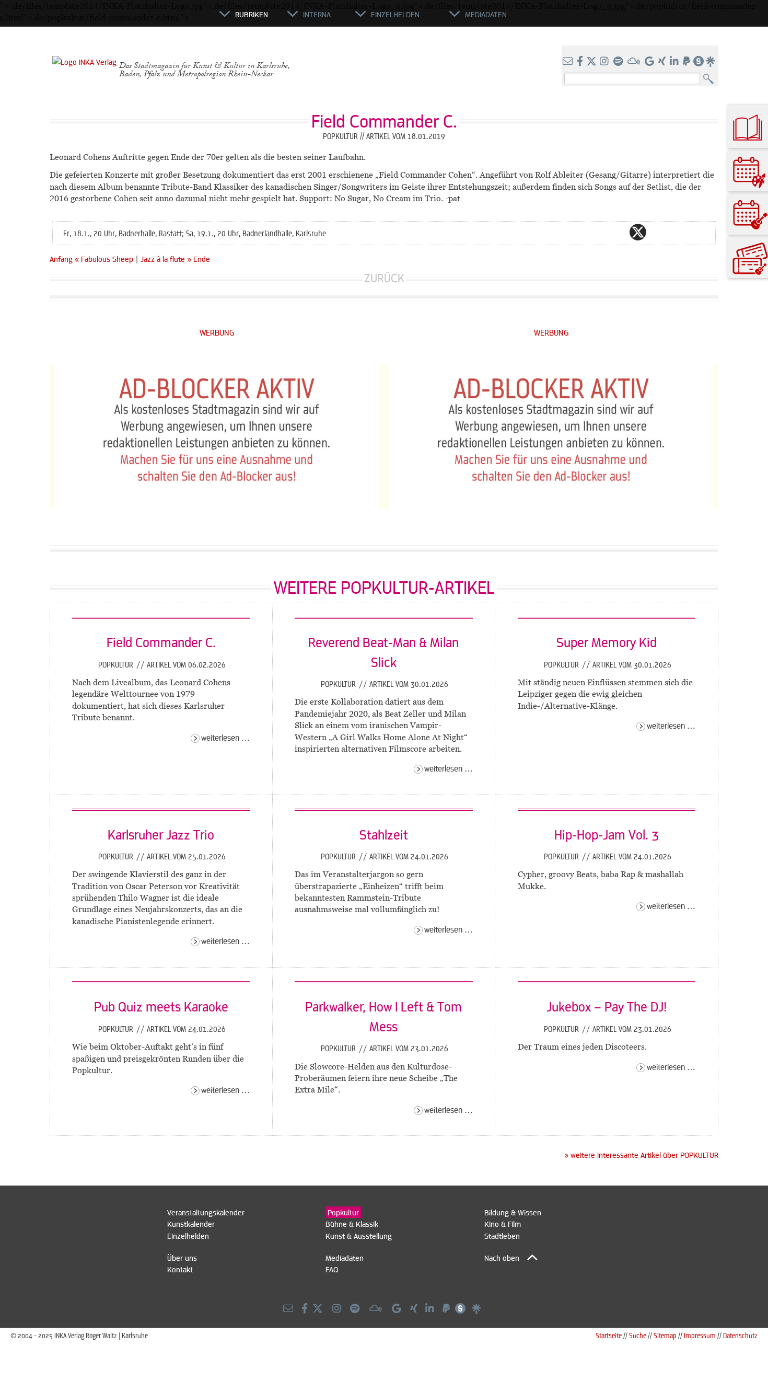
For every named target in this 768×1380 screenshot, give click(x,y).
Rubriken (251, 14)
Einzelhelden (188, 1235)
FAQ (331, 1269)
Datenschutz (740, 1335)
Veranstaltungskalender (206, 1212)
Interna (317, 14)
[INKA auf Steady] (698, 61)
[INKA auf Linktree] (711, 61)
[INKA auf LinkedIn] (675, 61)
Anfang (61, 258)
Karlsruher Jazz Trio (161, 834)
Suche (637, 1335)
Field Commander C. (161, 642)
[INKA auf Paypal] (687, 61)
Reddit (658, 232)
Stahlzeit (383, 834)
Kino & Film (502, 1223)
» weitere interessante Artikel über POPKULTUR (641, 1154)
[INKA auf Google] (650, 61)
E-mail (575, 232)
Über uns (182, 1257)
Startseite (609, 1335)
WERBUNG (217, 332)
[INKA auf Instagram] (605, 61)
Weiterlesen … (225, 737)
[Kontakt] (569, 61)
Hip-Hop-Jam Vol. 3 (606, 834)
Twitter (638, 232)
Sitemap (665, 1335)
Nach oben (501, 1257)
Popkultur (116, 664)
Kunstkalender (191, 1223)
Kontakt (180, 1269)
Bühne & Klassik (351, 1223)
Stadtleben (502, 1235)
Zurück (384, 278)
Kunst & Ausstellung (358, 1235)
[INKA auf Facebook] (581, 61)
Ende (201, 258)
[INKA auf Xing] (663, 61)
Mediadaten (344, 1257)
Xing (700, 232)
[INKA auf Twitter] (591, 61)
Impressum (700, 1335)
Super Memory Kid (606, 642)
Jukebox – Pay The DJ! (606, 1006)
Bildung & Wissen (512, 1212)
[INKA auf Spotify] (619, 61)
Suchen (710, 79)
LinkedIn (679, 232)
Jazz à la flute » (166, 258)
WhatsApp (596, 232)
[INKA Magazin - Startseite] (172, 19)
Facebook (617, 232)
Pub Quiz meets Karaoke (161, 1006)
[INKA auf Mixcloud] (634, 61)
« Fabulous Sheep (105, 258)
